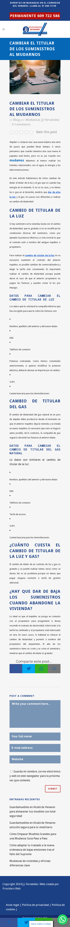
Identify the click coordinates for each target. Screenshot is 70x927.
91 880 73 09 (49, 6)
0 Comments (21, 124)
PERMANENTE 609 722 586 (35, 16)
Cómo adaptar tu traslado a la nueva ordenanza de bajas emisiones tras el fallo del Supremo (32, 850)
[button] (62, 919)
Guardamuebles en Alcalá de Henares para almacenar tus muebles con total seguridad (33, 811)
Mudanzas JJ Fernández (42, 120)
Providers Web (12, 888)
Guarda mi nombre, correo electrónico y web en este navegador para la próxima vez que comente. (35, 776)
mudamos (17, 160)
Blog (16, 120)
